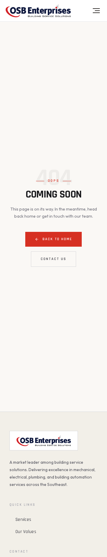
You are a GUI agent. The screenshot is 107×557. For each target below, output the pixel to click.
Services (23, 519)
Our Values (25, 531)
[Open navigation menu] (95, 10)
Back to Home (57, 239)
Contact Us (53, 259)
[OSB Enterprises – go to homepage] (44, 440)
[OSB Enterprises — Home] (38, 11)
